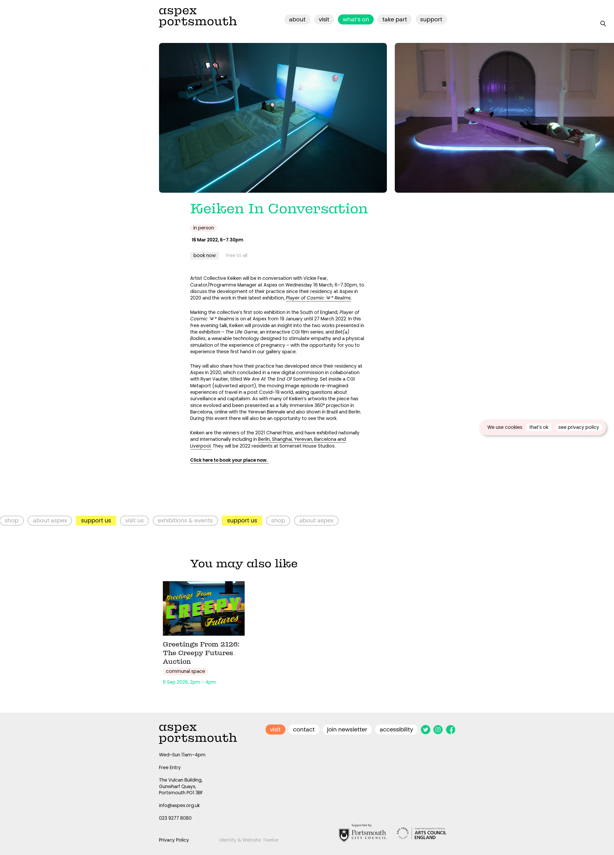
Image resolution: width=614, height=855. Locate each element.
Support (431, 19)
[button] (439, 118)
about (297, 19)
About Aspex (242, 520)
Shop (204, 520)
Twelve (270, 840)
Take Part (394, 19)
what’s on (356, 19)
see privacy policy (578, 427)
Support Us (22, 520)
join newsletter (347, 729)
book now (205, 255)
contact (304, 729)
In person (203, 228)
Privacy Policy (174, 840)
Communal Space (185, 671)
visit (324, 19)
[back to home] (198, 17)
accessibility (396, 729)
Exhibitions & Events (111, 520)
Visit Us (60, 520)
